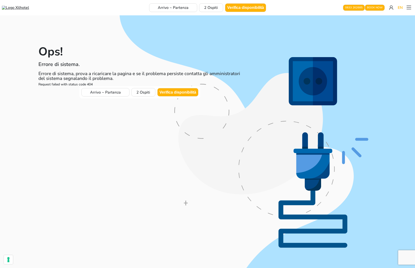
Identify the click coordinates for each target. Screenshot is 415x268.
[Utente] (391, 7)
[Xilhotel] (15, 8)
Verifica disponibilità (245, 8)
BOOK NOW (375, 7)
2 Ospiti (211, 7)
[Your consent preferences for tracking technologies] (8, 259)
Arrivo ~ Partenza (173, 7)
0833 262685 (354, 7)
